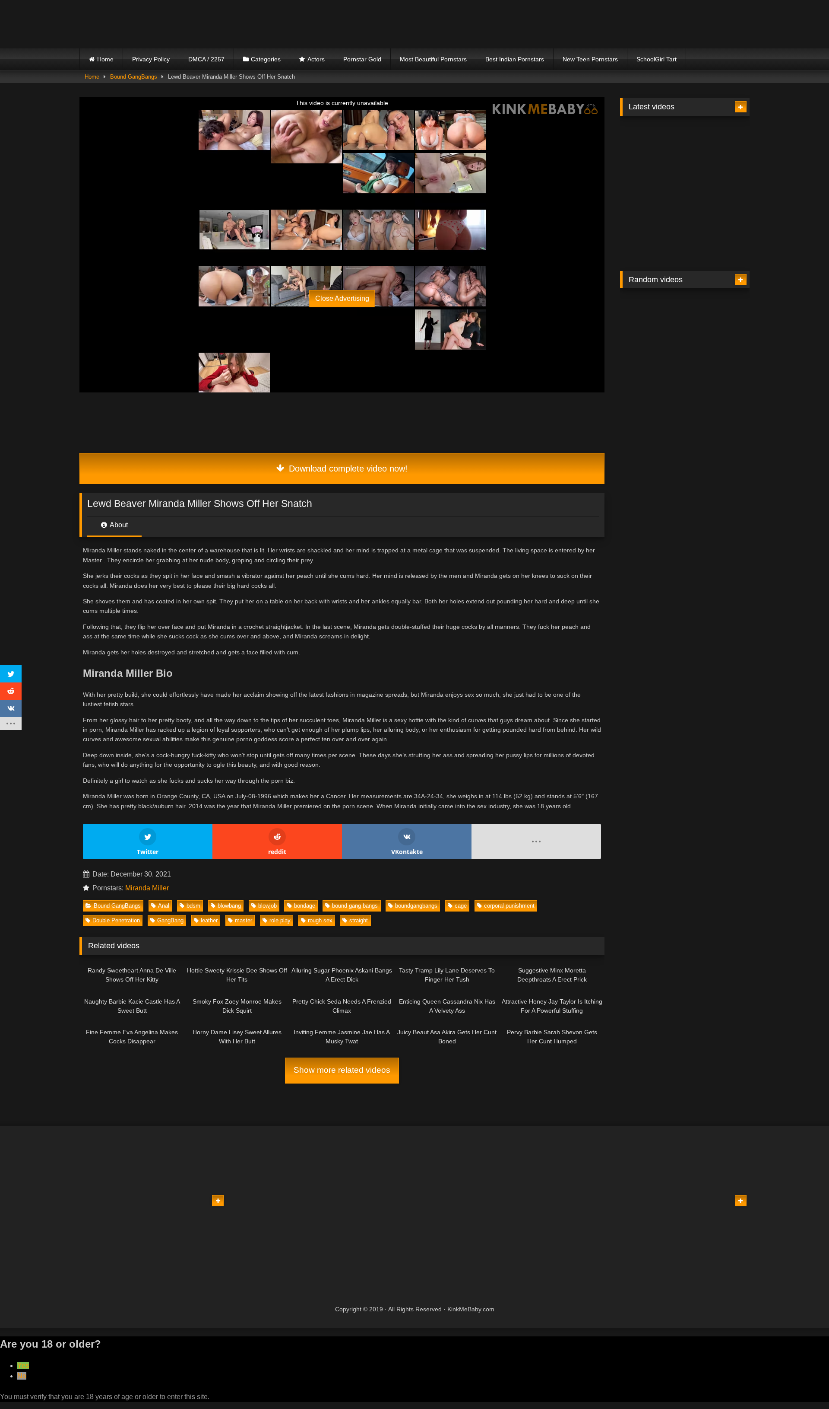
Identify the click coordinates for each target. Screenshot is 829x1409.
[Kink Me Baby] (155, 24)
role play (280, 920)
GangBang (170, 920)
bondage (304, 905)
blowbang (229, 905)
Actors (316, 59)
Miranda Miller (147, 888)
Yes (23, 1365)
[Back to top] (802, 1383)
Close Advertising (342, 298)
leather (209, 920)
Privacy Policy (151, 59)
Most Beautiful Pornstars (433, 59)
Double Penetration (116, 920)
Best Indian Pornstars (514, 59)
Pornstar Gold (362, 59)
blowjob (267, 905)
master (243, 920)
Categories (266, 59)
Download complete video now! (347, 468)
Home (105, 59)
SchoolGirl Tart (656, 59)
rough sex (320, 920)
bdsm (193, 905)
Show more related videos (342, 1069)
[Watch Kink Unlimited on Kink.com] (277, 236)
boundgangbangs (416, 905)
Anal (163, 905)
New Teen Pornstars (590, 59)
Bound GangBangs (133, 76)
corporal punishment (509, 905)
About (118, 525)
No (21, 1376)
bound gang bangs (355, 905)
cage (461, 905)
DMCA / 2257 (206, 59)
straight (358, 920)
